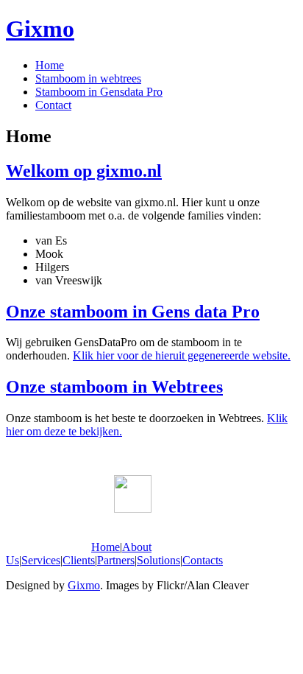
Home (49, 65)
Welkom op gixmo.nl (84, 170)
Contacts (202, 560)
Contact (53, 105)
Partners (116, 560)
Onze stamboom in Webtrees (114, 386)
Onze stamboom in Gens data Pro (133, 311)
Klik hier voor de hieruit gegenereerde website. (181, 355)
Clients (79, 560)
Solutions (158, 560)
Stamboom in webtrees (88, 78)
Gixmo (40, 28)
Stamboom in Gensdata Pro (99, 91)
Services (40, 560)
